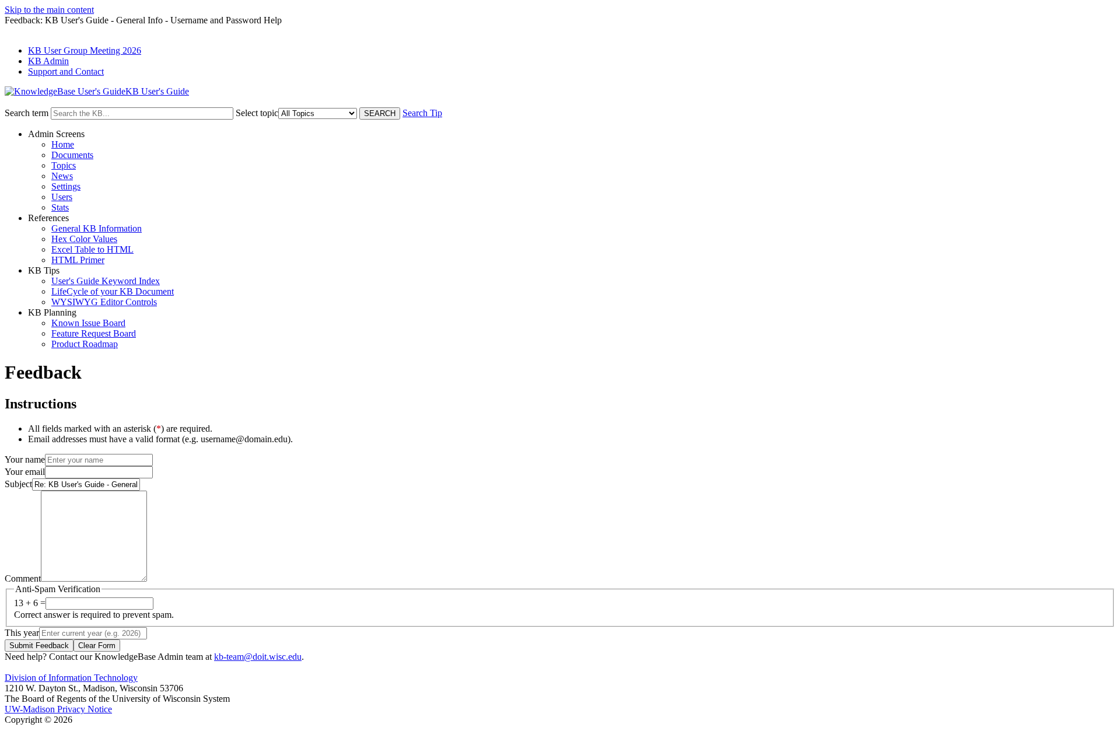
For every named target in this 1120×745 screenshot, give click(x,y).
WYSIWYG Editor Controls (104, 302)
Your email (25, 472)
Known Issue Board (88, 323)
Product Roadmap (84, 344)
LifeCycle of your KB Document (112, 291)
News (62, 176)
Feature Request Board (93, 333)
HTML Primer (77, 260)
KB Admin (48, 61)
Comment (23, 578)
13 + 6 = (30, 603)
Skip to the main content (49, 10)
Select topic (257, 113)
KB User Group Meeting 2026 (84, 50)
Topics (63, 165)
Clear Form (97, 645)
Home (62, 144)
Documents (72, 155)
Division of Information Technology (71, 678)
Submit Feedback (39, 645)
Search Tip (422, 113)
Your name (25, 459)
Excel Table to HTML (92, 249)
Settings (65, 186)
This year (22, 633)
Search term (26, 113)
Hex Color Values (84, 239)
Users (61, 197)
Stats (60, 207)
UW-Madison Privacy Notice (58, 709)
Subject (18, 484)
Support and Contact (66, 71)
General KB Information (96, 228)
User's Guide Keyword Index (105, 281)
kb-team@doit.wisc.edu (258, 657)
